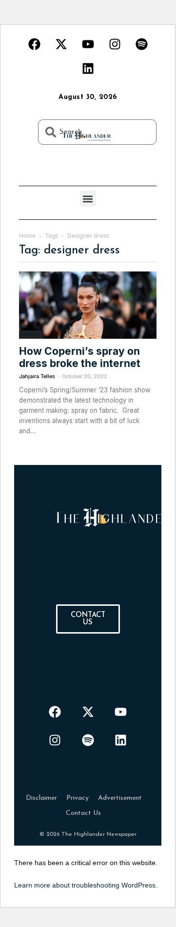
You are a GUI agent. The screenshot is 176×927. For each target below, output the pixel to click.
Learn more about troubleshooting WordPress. (85, 885)
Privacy (77, 798)
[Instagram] (114, 44)
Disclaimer (41, 798)
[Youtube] (88, 44)
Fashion (31, 334)
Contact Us (83, 813)
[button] (88, 199)
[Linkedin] (88, 68)
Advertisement (120, 798)
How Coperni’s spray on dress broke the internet (79, 357)
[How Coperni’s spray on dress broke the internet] (87, 305)
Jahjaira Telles (37, 376)
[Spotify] (141, 44)
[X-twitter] (61, 44)
